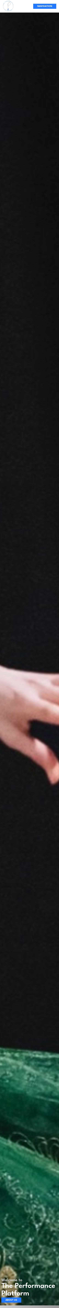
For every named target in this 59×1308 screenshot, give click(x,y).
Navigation (44, 6)
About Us (11, 1300)
